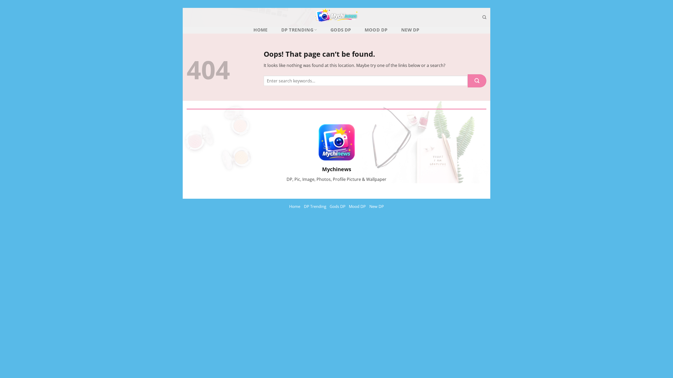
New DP (410, 30)
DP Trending (297, 29)
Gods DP (340, 30)
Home (260, 30)
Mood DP (376, 30)
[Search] (484, 17)
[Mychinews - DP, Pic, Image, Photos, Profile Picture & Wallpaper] (336, 17)
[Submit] (477, 80)
